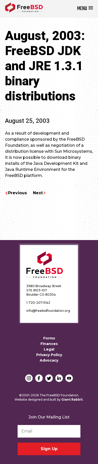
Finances (49, 343)
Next (38, 192)
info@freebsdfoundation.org (48, 311)
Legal (49, 349)
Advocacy (49, 360)
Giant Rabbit (72, 399)
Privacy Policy (49, 355)
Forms (49, 338)
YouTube (69, 378)
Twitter (49, 378)
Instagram (29, 378)
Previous (17, 192)
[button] (85, 9)
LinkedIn (59, 378)
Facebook (39, 378)
